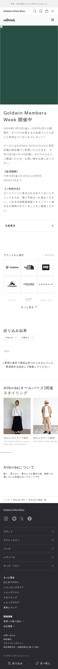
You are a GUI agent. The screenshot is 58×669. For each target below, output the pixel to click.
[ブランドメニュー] (52, 20)
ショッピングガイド (14, 587)
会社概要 (8, 626)
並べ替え (45, 663)
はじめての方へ (11, 582)
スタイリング (10, 597)
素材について (10, 607)
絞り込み (17, 663)
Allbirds (9, 337)
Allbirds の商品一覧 (37, 500)
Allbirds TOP (19, 500)
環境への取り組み (13, 621)
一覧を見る (48, 255)
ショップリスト (11, 592)
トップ (6, 500)
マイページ (40, 154)
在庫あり (25, 337)
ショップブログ (11, 602)
